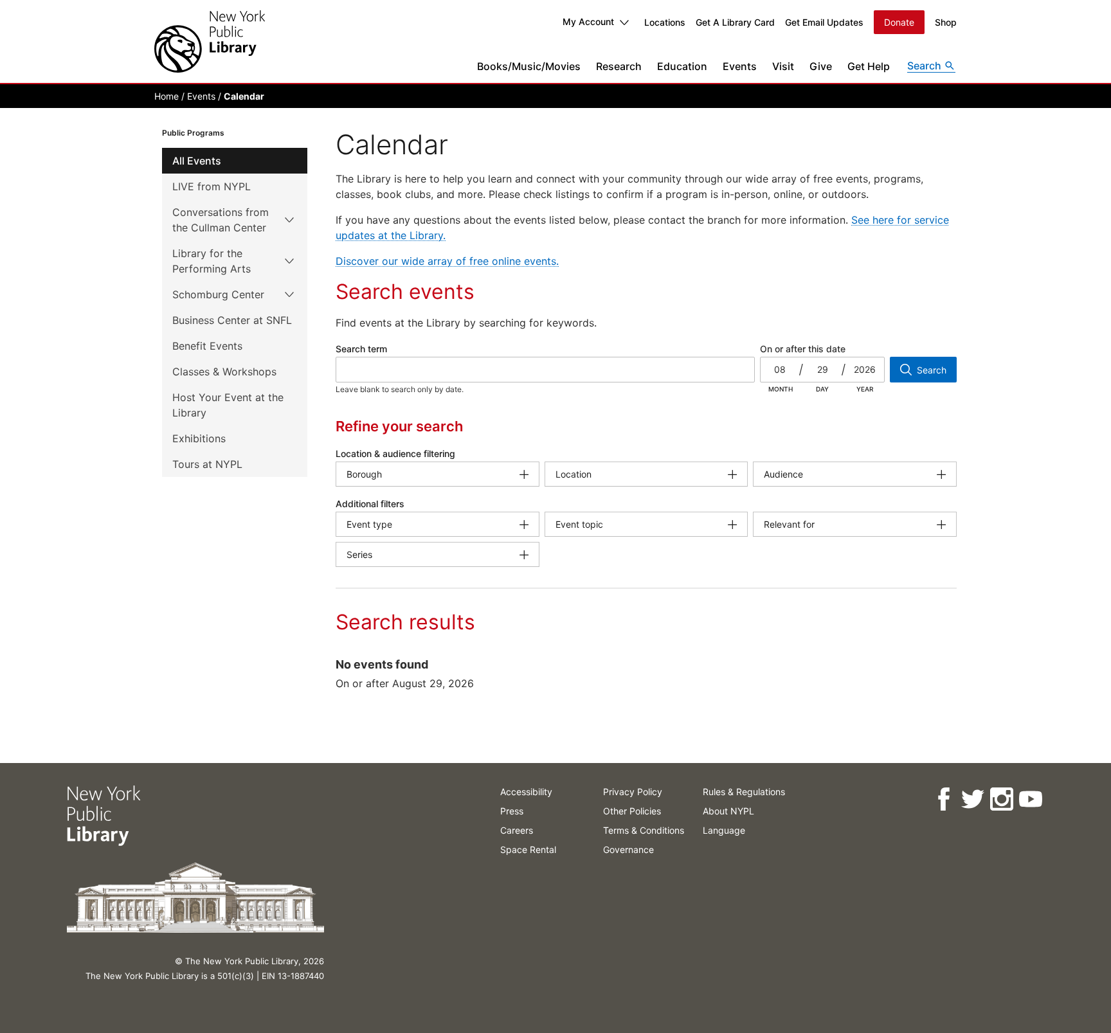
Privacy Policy (632, 791)
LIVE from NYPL (211, 186)
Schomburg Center (218, 294)
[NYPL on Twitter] (972, 799)
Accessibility (526, 791)
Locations (664, 22)
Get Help (868, 66)
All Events (196, 160)
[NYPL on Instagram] (1001, 799)
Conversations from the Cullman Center (220, 220)
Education (682, 66)
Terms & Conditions (643, 830)
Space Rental (528, 849)
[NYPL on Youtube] (1030, 799)
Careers (516, 830)
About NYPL (728, 810)
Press (511, 810)
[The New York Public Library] (209, 41)
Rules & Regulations (744, 791)
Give (820, 66)
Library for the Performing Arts (211, 261)
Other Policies (632, 810)
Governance (628, 849)
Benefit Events (207, 345)
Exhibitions (199, 438)
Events (740, 66)
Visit (783, 66)
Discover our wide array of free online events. (447, 261)
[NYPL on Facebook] (943, 799)
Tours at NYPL (207, 464)
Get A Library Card (735, 22)
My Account (588, 21)
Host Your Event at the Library (228, 405)
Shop (946, 22)
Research (619, 66)
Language (724, 830)
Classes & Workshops (224, 371)
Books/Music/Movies (529, 66)
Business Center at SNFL (232, 320)
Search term (361, 348)
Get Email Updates (824, 22)
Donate (899, 22)
